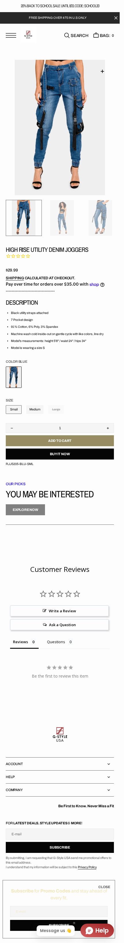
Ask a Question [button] (62, 624)
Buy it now (60, 454)
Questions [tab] (56, 641)
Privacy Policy (87, 867)
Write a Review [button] (62, 610)
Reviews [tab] (20, 641)
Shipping (15, 278)
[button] (12, 36)
